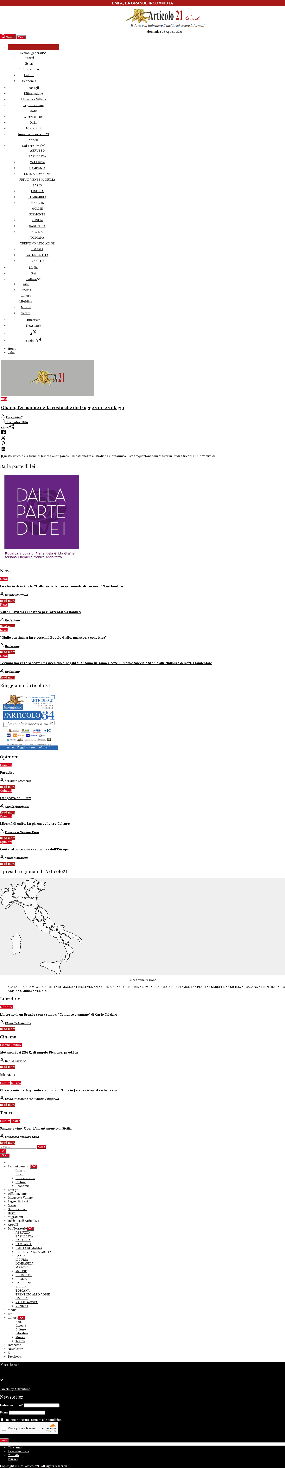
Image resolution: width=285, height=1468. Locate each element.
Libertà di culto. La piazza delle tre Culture (35, 824)
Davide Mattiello (16, 595)
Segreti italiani (33, 105)
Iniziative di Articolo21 (33, 134)
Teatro (25, 313)
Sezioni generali (31, 53)
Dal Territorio (31, 146)
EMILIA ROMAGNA (37, 174)
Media (33, 268)
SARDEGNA (37, 226)
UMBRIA (37, 249)
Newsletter (33, 326)
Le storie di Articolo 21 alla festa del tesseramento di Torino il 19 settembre (61, 586)
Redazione (12, 620)
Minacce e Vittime (33, 99)
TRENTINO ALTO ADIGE (37, 243)
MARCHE (37, 203)
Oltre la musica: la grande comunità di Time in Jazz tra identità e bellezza (58, 1090)
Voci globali (14, 417)
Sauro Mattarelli (16, 858)
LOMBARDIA (37, 197)
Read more (7, 601)
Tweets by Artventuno (15, 1389)
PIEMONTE (37, 214)
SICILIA (37, 232)
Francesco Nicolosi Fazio (22, 832)
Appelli (33, 140)
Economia (29, 81)
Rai (33, 273)
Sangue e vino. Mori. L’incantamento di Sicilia (36, 1128)
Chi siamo (15, 1447)
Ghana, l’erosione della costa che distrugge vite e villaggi (62, 408)
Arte (26, 284)
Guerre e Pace (33, 117)
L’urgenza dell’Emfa (15, 798)
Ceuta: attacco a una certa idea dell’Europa (34, 849)
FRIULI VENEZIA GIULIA (37, 180)
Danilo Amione (15, 1061)
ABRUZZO (37, 151)
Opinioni (6, 765)
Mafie (33, 111)
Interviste (33, 320)
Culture (29, 75)
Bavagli (33, 88)
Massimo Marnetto (18, 781)
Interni (29, 58)
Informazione (29, 69)
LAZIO (37, 185)
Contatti (13, 1455)
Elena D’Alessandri (18, 1023)
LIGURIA (37, 191)
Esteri (29, 64)
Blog (4, 399)
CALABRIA (37, 162)
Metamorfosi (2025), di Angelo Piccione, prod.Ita (39, 1052)
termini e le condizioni (46, 1420)
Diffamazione (33, 94)
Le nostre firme (18, 1451)
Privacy (13, 1459)
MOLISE (37, 209)
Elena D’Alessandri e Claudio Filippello (32, 1099)
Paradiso (7, 773)
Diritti (33, 123)
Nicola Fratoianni (17, 807)
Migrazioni (33, 128)
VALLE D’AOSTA (37, 255)
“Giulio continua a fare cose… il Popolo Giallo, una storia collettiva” (53, 638)
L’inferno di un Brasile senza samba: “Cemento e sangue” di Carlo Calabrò (58, 1015)
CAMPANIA (37, 168)
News (4, 579)
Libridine (25, 301)
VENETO (37, 261)
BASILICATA (37, 156)
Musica (26, 307)
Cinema (26, 290)
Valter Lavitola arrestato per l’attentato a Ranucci (40, 612)
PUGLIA (37, 220)
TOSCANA (37, 238)
